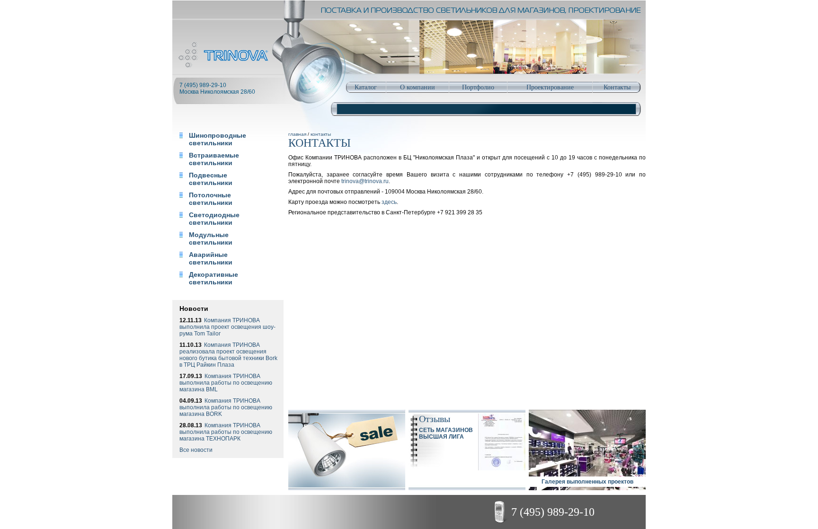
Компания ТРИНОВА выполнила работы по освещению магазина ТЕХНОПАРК (225, 432)
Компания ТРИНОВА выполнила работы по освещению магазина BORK (225, 407)
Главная (297, 134)
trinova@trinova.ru (365, 181)
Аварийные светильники (210, 258)
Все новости (196, 450)
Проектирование (550, 87)
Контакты (617, 87)
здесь (389, 202)
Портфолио (478, 87)
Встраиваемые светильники (214, 159)
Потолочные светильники (210, 198)
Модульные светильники (210, 238)
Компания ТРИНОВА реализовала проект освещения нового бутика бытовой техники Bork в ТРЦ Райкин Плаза (228, 355)
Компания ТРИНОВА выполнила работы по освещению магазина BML (225, 383)
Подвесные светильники (210, 178)
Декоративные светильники (213, 278)
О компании (417, 87)
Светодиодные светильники (214, 218)
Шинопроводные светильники (217, 139)
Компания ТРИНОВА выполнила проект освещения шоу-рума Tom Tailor (227, 327)
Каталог (366, 87)
